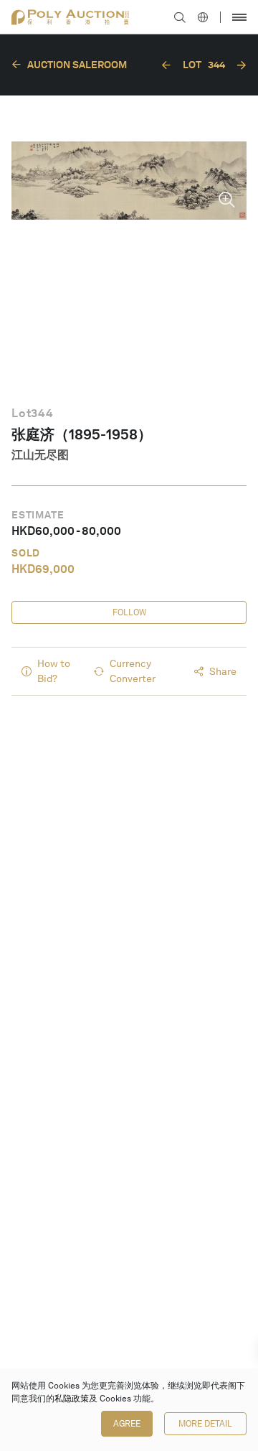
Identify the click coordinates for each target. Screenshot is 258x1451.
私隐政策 (71, 1399)
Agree (126, 1424)
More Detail (205, 1424)
